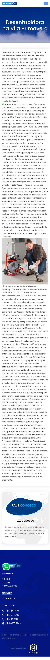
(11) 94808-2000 (13, 623)
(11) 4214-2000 (12, 615)
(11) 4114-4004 (12, 610)
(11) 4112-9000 (12, 619)
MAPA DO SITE (10, 585)
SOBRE (7, 582)
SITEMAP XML (10, 598)
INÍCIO (7, 579)
